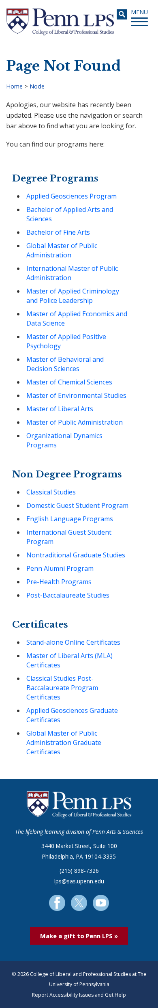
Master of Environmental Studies (76, 395)
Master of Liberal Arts (59, 408)
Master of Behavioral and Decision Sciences (65, 364)
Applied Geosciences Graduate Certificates (72, 715)
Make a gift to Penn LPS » (79, 936)
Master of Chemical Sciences (69, 382)
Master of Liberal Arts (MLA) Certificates (69, 660)
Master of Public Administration (74, 422)
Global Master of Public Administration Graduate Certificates (63, 742)
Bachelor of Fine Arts (58, 232)
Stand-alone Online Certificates (73, 642)
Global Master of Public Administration (61, 250)
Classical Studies (51, 492)
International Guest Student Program (68, 537)
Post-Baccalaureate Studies (67, 595)
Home (14, 86)
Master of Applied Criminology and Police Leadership (72, 296)
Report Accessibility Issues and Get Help (79, 994)
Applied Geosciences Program (71, 196)
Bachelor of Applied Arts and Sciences (69, 214)
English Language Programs (69, 518)
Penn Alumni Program (60, 568)
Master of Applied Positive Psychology (66, 341)
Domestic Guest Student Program (77, 505)
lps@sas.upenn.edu (79, 881)
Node (37, 86)
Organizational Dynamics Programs (64, 440)
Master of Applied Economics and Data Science (76, 318)
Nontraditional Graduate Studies (75, 554)
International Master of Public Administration (72, 273)
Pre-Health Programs (59, 581)
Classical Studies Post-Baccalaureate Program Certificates (62, 687)
